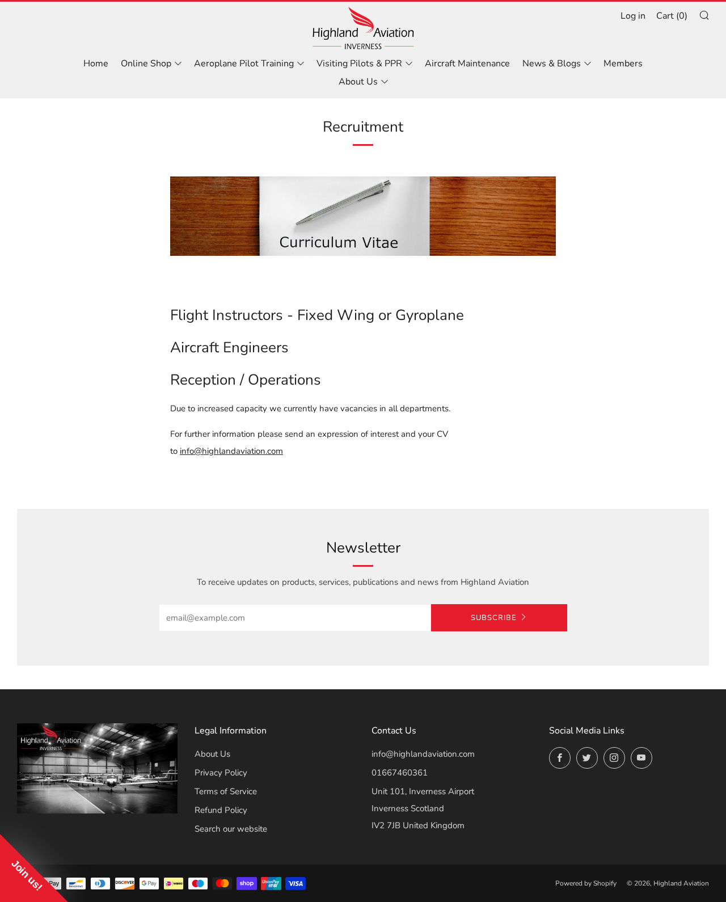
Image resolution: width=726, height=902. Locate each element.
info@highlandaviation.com (423, 754)
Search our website (231, 828)
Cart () (671, 16)
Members (623, 63)
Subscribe (494, 618)
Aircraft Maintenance (467, 63)
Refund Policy (221, 810)
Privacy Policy (221, 772)
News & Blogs (551, 63)
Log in (633, 16)
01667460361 (400, 772)
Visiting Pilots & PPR (359, 63)
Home (95, 63)
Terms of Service (226, 791)
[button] (34, 868)
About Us (358, 81)
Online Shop (146, 63)
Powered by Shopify (586, 883)
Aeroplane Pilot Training (244, 63)
